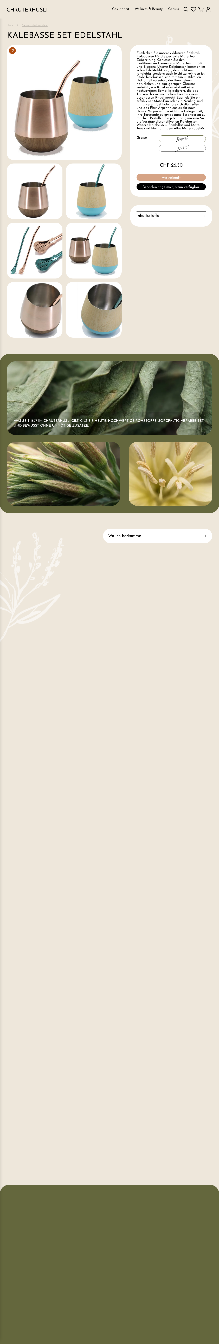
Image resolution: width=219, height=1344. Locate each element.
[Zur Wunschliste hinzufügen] (12, 50)
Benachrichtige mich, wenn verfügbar (171, 187)
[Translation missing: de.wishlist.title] (193, 9)
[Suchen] (186, 9)
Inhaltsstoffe (148, 216)
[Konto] (208, 9)
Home (10, 25)
